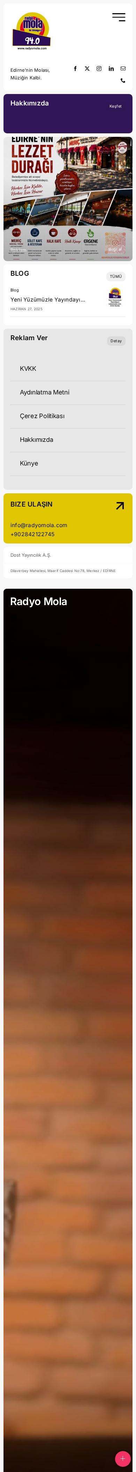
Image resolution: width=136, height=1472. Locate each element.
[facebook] (75, 68)
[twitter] (87, 68)
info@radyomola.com (38, 525)
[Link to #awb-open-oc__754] (119, 17)
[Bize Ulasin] (112, 519)
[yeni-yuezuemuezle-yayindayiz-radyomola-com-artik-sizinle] (115, 289)
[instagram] (99, 68)
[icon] (31, 13)
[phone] (123, 80)
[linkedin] (111, 68)
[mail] (123, 68)
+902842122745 (32, 534)
